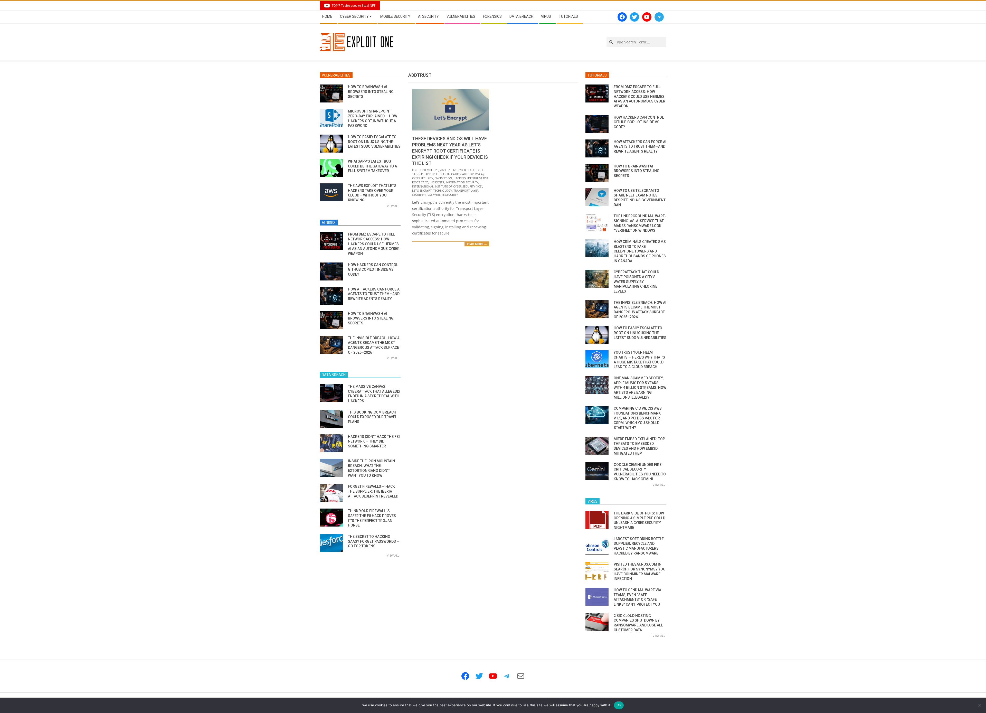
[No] (979, 705)
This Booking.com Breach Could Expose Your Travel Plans (372, 417)
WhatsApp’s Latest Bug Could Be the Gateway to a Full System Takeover (372, 166)
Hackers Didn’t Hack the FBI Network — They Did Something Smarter (374, 441)
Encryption (443, 178)
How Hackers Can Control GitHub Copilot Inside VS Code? (373, 269)
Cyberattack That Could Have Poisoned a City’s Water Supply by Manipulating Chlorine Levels (636, 281)
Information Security (461, 182)
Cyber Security (468, 170)
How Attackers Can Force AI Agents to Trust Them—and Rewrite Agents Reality (374, 294)
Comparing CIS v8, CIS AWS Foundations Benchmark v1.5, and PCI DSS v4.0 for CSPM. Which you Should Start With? (638, 418)
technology (442, 190)
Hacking (459, 178)
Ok (619, 705)
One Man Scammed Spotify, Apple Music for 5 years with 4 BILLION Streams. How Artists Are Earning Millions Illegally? (640, 387)
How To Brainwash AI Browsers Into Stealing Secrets (371, 91)
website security (445, 194)
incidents (437, 182)
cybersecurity (422, 178)
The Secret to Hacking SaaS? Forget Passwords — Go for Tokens (374, 541)
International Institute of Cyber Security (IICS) (447, 186)
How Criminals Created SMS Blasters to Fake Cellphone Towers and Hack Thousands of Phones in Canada (640, 251)
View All (393, 206)
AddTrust (432, 174)
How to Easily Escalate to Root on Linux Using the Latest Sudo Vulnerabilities (374, 141)
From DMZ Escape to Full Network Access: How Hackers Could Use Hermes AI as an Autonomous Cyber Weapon (374, 244)
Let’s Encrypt (422, 190)
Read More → (477, 244)
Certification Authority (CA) (462, 174)
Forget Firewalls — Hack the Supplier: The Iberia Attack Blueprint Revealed (373, 491)
